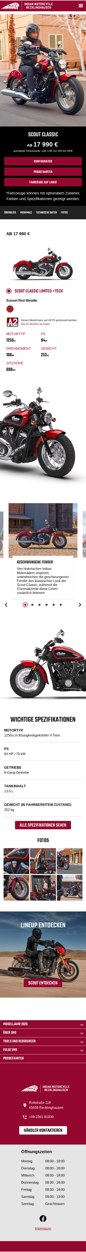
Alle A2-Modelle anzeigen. (36, 324)
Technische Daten (46, 212)
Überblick (10, 212)
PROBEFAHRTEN (43, 172)
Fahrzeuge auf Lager (43, 182)
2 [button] (32, 604)
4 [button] (46, 604)
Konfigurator (43, 161)
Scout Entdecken (43, 983)
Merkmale (26, 212)
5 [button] (53, 604)
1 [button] (25, 604)
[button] (6, 605)
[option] (43, 552)
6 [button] (60, 604)
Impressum (43, 1228)
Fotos (64, 212)
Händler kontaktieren (43, 1130)
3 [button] (39, 604)
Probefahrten (13, 1058)
